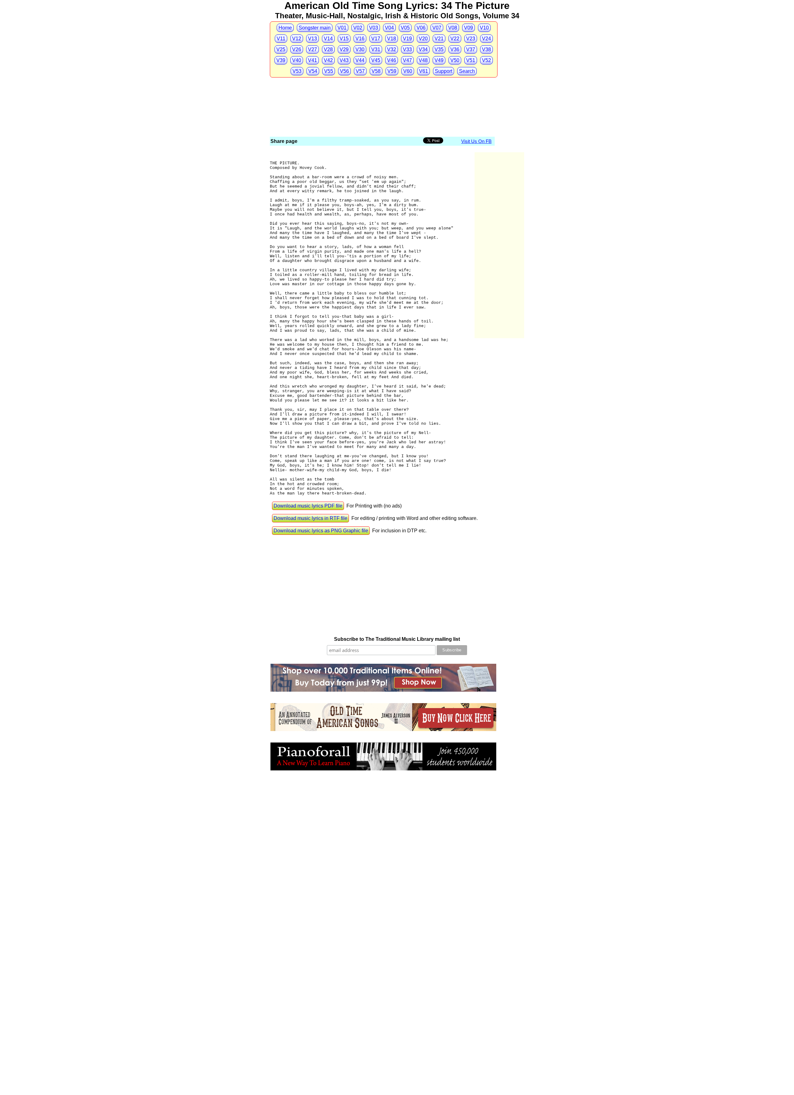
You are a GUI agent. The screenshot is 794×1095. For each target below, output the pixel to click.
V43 (344, 60)
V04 (389, 27)
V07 (436, 27)
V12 (296, 38)
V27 (312, 49)
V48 (423, 60)
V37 (470, 49)
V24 (486, 38)
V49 (439, 60)
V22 (454, 38)
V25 (280, 49)
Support (443, 71)
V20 (423, 38)
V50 (454, 60)
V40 (296, 60)
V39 (280, 60)
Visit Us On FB (476, 141)
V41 (312, 60)
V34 (423, 49)
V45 (375, 60)
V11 (281, 38)
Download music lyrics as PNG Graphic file (321, 530)
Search (467, 71)
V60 (407, 71)
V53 (296, 71)
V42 (328, 60)
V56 (344, 71)
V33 (407, 49)
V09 (468, 27)
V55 (328, 71)
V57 (360, 71)
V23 (470, 38)
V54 (312, 71)
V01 (341, 27)
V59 (391, 71)
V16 (359, 38)
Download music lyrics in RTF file (310, 518)
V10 (484, 27)
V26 (296, 49)
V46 (391, 60)
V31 (375, 49)
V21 (439, 38)
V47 (407, 60)
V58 (376, 71)
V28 (328, 49)
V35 (439, 49)
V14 (328, 38)
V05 (405, 27)
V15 (344, 38)
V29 (344, 49)
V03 (373, 27)
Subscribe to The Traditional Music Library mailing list (397, 639)
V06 (421, 27)
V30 (359, 49)
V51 (470, 60)
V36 (454, 49)
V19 (407, 38)
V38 (486, 49)
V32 (391, 49)
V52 (486, 60)
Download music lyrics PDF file (308, 505)
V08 (452, 27)
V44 (359, 60)
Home (285, 27)
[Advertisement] (383, 90)
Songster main (315, 27)
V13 (312, 38)
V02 (357, 27)
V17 (375, 38)
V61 (423, 71)
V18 (391, 38)
